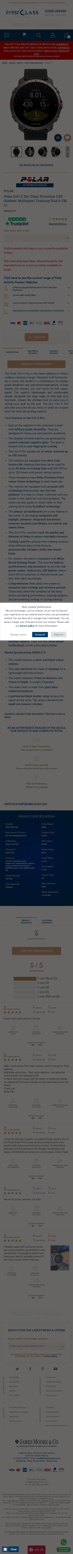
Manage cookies (18, 634)
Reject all (58, 634)
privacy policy (27, 626)
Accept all (40, 634)
